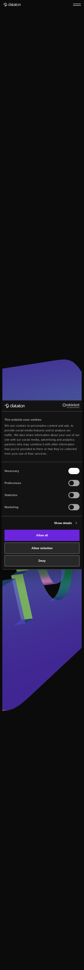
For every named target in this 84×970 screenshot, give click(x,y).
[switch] (74, 483)
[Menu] (77, 4)
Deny (42, 560)
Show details (63, 523)
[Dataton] (12, 5)
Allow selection (42, 548)
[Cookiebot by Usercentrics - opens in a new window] (62, 405)
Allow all (42, 535)
